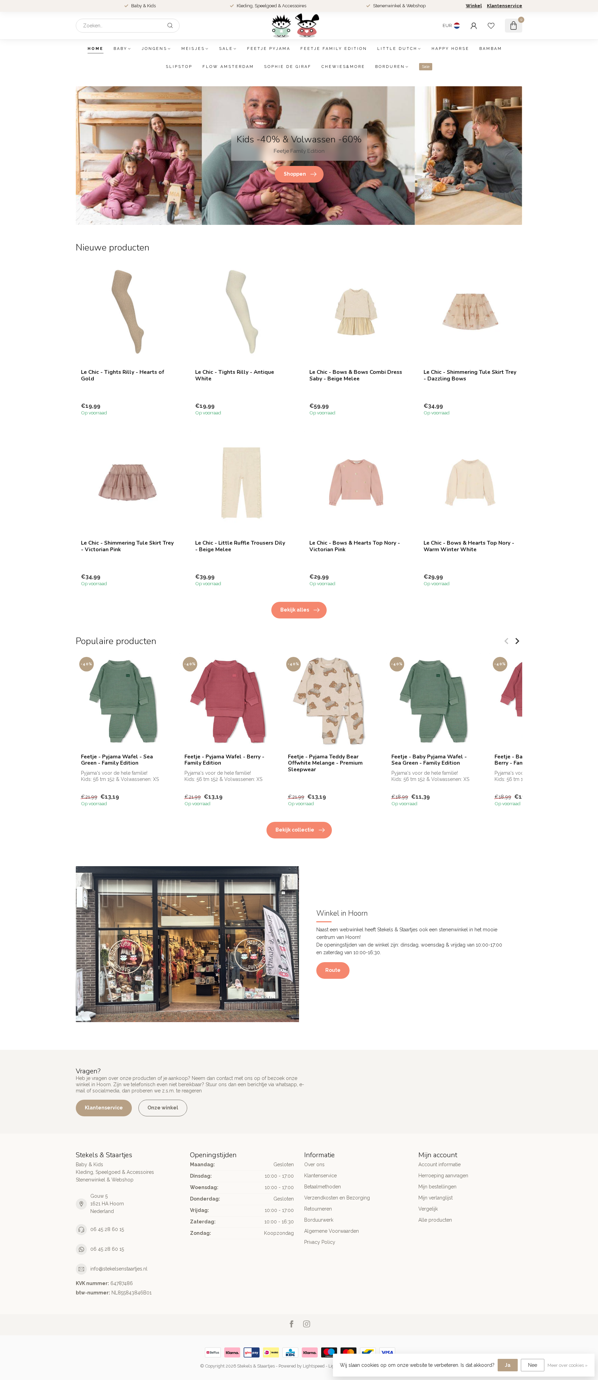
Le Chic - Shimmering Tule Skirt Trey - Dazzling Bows (470, 375)
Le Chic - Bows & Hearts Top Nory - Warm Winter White (469, 546)
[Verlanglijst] (491, 26)
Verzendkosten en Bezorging (337, 1198)
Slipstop (179, 66)
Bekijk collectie (294, 830)
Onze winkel (162, 1107)
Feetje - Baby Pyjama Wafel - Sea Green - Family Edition (429, 760)
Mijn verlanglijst (435, 1198)
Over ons (314, 1164)
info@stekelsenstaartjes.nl (118, 1269)
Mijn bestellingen (437, 1186)
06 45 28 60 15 (107, 1229)
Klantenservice (504, 5)
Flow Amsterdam (228, 66)
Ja (507, 1365)
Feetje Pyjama (268, 48)
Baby (120, 48)
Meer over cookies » (567, 1365)
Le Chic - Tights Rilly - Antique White (234, 375)
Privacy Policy (319, 1242)
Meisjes (193, 48)
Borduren (390, 66)
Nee (532, 1365)
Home (95, 48)
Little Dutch (397, 48)
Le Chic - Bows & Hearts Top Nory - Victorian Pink (354, 546)
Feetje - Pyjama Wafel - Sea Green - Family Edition (117, 760)
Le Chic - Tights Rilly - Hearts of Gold (122, 375)
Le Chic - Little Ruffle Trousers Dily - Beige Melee (240, 546)
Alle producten (435, 1220)
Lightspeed (314, 1366)
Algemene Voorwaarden (331, 1231)
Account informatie (439, 1164)
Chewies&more (343, 66)
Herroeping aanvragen (443, 1175)
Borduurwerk (318, 1220)
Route (333, 970)
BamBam (490, 48)
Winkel (474, 5)
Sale (226, 48)
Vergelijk (428, 1209)
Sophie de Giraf (287, 66)
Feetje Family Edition (333, 48)
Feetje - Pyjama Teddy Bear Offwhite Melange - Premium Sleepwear (325, 763)
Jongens (154, 48)
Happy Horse (450, 48)
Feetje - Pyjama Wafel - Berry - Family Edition (224, 760)
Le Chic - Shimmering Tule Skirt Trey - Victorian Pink (127, 546)
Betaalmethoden (322, 1186)
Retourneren (318, 1209)
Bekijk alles (294, 610)
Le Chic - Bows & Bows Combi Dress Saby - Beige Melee (355, 375)
